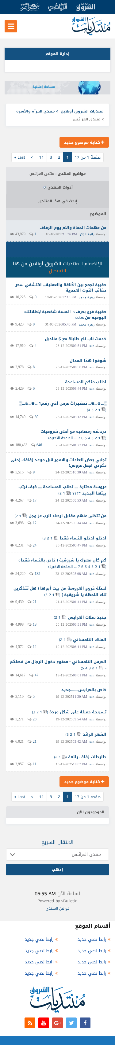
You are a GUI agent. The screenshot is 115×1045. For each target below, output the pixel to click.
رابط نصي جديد (92, 939)
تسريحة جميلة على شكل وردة (77, 712)
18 (34, 624)
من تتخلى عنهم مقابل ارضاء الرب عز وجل (67, 516)
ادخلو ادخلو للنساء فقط (83, 538)
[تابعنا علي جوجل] (57, 1022)
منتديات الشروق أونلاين (82, 111)
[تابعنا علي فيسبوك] (85, 1022)
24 (34, 545)
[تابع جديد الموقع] (30, 1022)
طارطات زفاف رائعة (87, 757)
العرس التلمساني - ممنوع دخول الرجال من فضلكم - (58, 665)
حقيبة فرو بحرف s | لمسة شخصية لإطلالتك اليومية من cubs (65, 314)
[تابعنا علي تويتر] (71, 1022)
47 (36, 675)
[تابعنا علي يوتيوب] (43, 1022)
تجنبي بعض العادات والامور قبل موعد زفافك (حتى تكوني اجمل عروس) (58, 462)
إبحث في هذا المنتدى (57, 201)
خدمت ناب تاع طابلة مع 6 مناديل (75, 339)
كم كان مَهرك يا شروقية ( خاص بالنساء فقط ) (62, 560)
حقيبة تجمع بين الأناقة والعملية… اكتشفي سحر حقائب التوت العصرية (60, 287)
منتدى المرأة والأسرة (35, 111)
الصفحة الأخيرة (61, 438)
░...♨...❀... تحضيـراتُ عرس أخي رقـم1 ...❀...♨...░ (62, 403)
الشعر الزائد (94, 734)
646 (39, 445)
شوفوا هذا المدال (88, 360)
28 (34, 719)
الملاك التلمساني (89, 639)
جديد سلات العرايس (87, 617)
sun (92, 346)
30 (36, 417)
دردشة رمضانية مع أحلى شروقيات (73, 431)
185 (37, 574)
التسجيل (57, 270)
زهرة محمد (86, 297)
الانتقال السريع (57, 842)
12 (34, 523)
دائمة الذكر (86, 234)
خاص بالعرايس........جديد (83, 690)
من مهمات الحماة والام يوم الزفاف (73, 227)
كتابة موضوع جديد (82, 142)
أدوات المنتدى (60, 187)
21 (34, 602)
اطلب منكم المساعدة (85, 382)
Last (19, 157)
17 (34, 500)
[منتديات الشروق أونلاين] (91, 34)
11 (41, 157)
